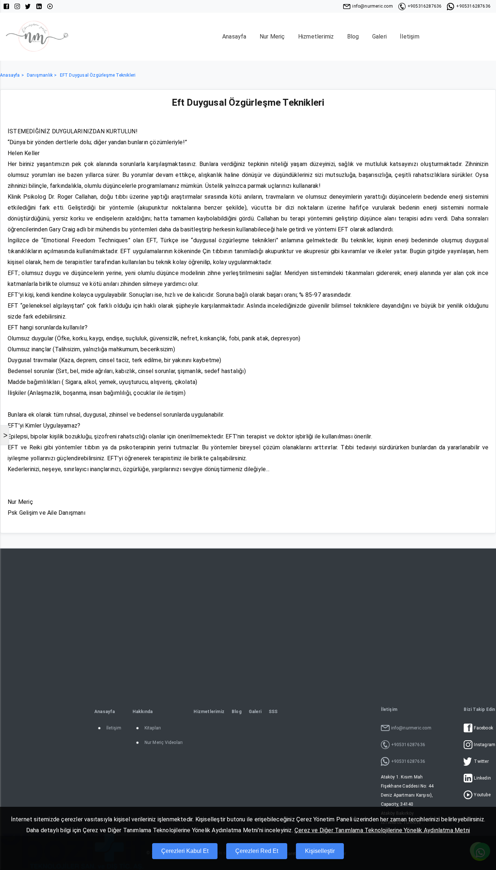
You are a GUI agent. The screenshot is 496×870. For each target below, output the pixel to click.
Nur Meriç (272, 36)
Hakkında (143, 711)
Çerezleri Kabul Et (184, 851)
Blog (353, 36)
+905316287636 (424, 6)
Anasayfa (234, 36)
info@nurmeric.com (372, 6)
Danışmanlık (40, 75)
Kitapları (153, 728)
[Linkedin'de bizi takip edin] (39, 6)
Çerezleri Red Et (256, 851)
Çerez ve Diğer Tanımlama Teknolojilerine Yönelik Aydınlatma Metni (382, 830)
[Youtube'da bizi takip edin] (50, 6)
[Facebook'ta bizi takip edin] (6, 6)
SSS (273, 711)
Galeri (379, 36)
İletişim (409, 36)
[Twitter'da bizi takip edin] (28, 6)
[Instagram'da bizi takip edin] (17, 6)
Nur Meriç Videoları (164, 742)
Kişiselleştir (320, 851)
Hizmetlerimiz (316, 36)
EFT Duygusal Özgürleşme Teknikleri (98, 75)
